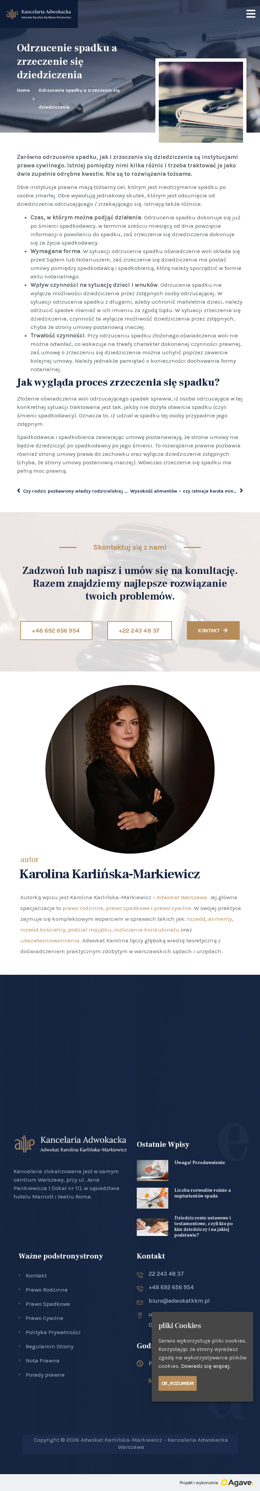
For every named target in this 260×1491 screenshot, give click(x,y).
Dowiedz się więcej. (206, 1365)
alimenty (220, 918)
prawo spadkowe (128, 908)
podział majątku (89, 929)
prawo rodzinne (83, 908)
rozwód (196, 918)
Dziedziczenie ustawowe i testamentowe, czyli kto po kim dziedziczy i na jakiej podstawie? (203, 1226)
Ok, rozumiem (177, 1383)
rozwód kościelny (42, 929)
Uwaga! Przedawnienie (199, 1163)
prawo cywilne (172, 908)
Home (23, 90)
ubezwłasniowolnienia (50, 940)
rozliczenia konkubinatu (146, 929)
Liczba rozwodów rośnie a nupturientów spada (202, 1193)
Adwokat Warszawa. (183, 897)
